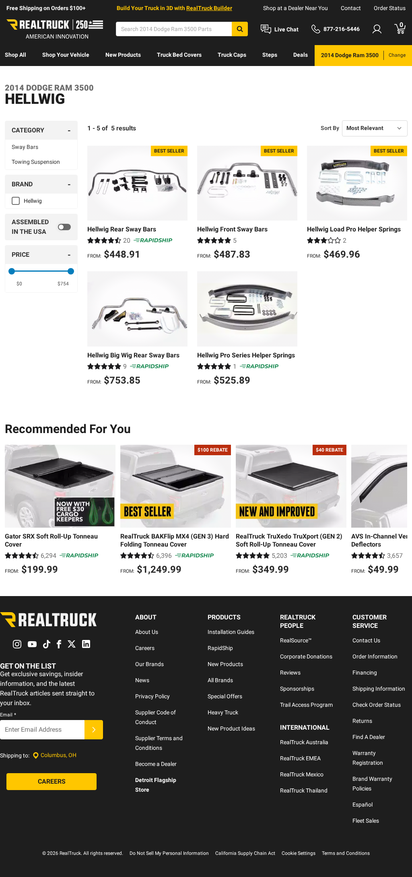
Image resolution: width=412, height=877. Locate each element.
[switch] (41, 227)
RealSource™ (296, 640)
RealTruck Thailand (304, 790)
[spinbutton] (19, 284)
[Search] (240, 29)
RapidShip (220, 648)
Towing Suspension (36, 162)
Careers (144, 648)
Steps (269, 55)
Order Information (375, 656)
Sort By (330, 128)
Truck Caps (232, 55)
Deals (300, 55)
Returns (362, 721)
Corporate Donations (306, 656)
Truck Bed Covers (179, 55)
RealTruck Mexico (301, 774)
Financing (364, 672)
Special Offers (225, 696)
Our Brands (149, 664)
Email (8, 715)
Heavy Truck (223, 712)
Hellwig (33, 201)
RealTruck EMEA (300, 758)
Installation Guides (231, 632)
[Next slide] (399, 510)
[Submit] (93, 729)
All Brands (220, 680)
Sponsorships (297, 688)
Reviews (290, 672)
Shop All (15, 55)
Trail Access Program (306, 705)
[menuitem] (15, 55)
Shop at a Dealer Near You (295, 8)
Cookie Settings (298, 853)
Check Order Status (376, 705)
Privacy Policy (152, 696)
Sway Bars (25, 147)
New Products (123, 55)
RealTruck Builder (209, 8)
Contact (351, 8)
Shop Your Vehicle (65, 55)
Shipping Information (378, 688)
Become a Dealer (156, 764)
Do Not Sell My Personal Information (169, 853)
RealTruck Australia (304, 742)
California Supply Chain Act (245, 853)
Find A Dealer (368, 737)
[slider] (11, 271)
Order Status (390, 8)
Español (362, 804)
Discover (16, 75)
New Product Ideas (231, 728)
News (142, 680)
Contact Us (366, 640)
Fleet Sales (365, 820)
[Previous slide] (13, 510)
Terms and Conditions (346, 853)
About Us (146, 632)
